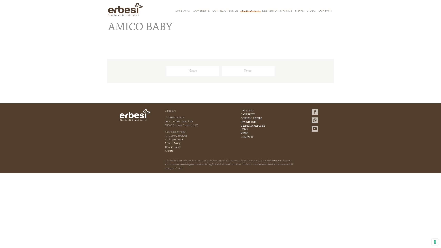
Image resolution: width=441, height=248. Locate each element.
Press (248, 71)
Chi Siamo (182, 10)
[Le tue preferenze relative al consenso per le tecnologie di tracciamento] (435, 242)
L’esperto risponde (277, 10)
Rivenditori (250, 10)
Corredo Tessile (225, 10)
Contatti (325, 10)
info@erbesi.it (175, 139)
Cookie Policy (173, 147)
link (181, 168)
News (299, 10)
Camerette (201, 10)
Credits (169, 150)
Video (311, 10)
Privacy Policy (172, 143)
